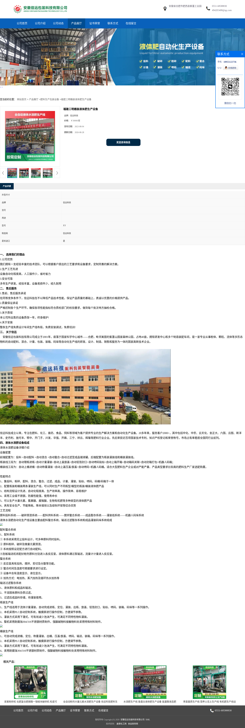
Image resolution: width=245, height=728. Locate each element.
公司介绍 (40, 23)
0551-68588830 (219, 6)
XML (148, 719)
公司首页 (22, 23)
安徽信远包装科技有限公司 (132, 719)
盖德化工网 (121, 724)
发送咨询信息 (123, 142)
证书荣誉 (94, 23)
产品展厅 (76, 23)
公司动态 (58, 23)
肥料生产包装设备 (49, 99)
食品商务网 (133, 724)
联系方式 (113, 23)
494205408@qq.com (222, 10)
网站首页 (21, 99)
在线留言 (131, 23)
